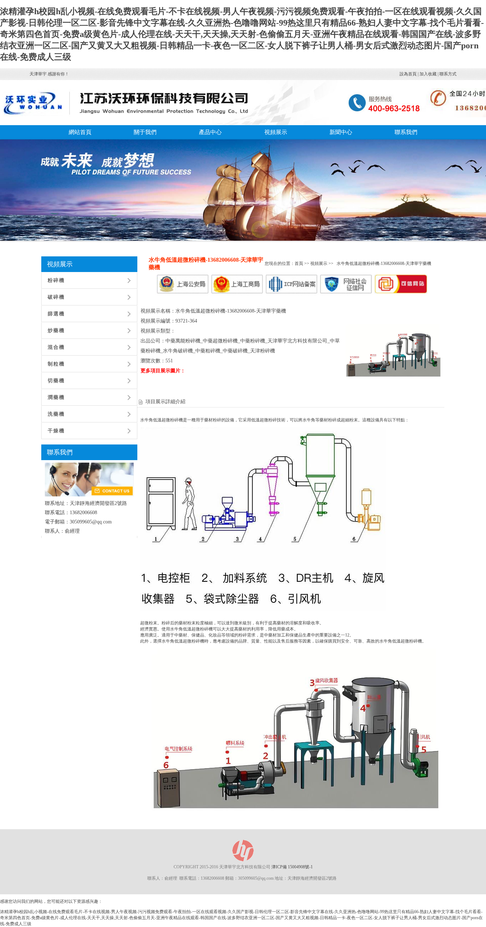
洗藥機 (56, 414)
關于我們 (145, 132)
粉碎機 (56, 280)
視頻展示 (275, 132)
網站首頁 (80, 132)
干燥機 (56, 430)
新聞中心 (340, 132)
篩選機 (56, 313)
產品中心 (210, 132)
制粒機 (56, 364)
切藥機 (56, 380)
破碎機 (56, 297)
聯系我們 (406, 132)
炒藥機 (56, 330)
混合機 (56, 347)
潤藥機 (56, 397)
